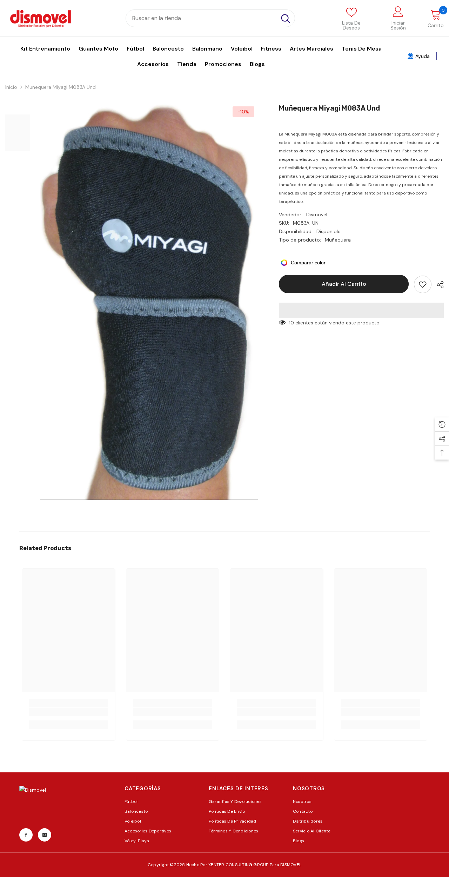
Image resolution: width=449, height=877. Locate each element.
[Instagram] (44, 835)
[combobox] (201, 18)
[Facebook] (26, 835)
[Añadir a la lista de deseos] (422, 284)
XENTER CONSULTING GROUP (239, 865)
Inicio (11, 87)
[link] (68, 712)
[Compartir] (437, 284)
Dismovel (316, 214)
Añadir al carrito (344, 284)
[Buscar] (210, 18)
